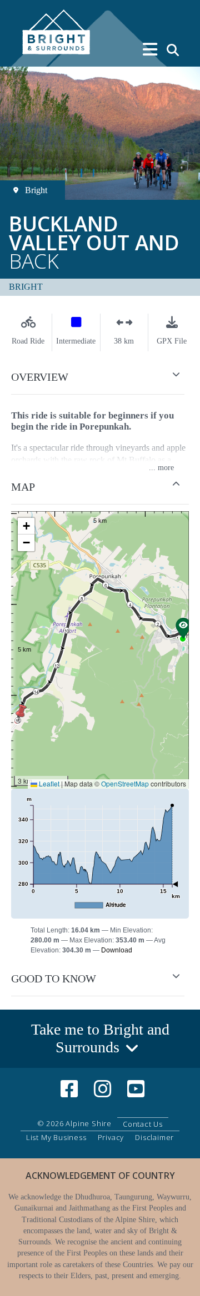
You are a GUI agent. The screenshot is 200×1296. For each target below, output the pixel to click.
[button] (100, 377)
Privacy (111, 1137)
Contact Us (143, 1124)
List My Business (56, 1137)
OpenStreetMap (125, 783)
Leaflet (48, 783)
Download (116, 950)
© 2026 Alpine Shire (74, 1123)
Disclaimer (154, 1137)
